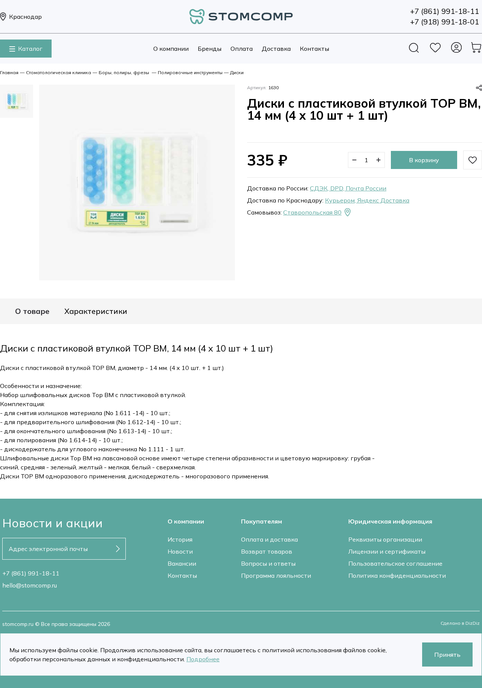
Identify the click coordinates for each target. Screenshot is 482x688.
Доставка (276, 48)
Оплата (241, 48)
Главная (9, 72)
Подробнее (203, 659)
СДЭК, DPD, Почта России (348, 188)
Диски (237, 72)
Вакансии (182, 563)
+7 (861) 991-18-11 (30, 573)
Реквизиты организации (385, 539)
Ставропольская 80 (312, 212)
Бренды (209, 48)
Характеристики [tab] (95, 311)
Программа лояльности (276, 575)
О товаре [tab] (32, 311)
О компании (171, 48)
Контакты (314, 48)
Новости (180, 551)
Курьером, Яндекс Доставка (367, 200)
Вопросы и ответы (268, 563)
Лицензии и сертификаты (387, 551)
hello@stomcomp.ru (29, 585)
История (180, 539)
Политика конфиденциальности (397, 575)
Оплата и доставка (269, 539)
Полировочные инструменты (190, 72)
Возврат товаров (266, 551)
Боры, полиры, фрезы (124, 72)
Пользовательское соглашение (395, 563)
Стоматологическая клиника (58, 72)
